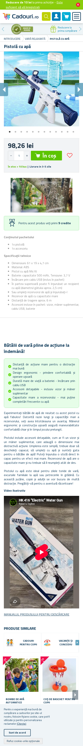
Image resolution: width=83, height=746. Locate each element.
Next (80, 29)
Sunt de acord (17, 732)
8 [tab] (50, 130)
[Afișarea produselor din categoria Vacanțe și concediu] (47, 642)
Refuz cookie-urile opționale (23, 741)
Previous (3, 29)
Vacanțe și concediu (66, 642)
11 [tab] (67, 130)
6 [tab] (39, 130)
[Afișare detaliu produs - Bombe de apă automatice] (21, 675)
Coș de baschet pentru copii (59, 701)
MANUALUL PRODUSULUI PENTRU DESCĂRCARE (36, 614)
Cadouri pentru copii (28, 642)
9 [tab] (56, 130)
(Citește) (21, 724)
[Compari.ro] (20, 29)
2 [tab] (15, 130)
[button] (27, 155)
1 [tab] (10, 130)
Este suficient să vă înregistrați (34, 4)
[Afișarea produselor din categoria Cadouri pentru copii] (10, 642)
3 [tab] (21, 130)
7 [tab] (44, 130)
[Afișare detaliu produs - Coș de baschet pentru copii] (59, 675)
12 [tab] (73, 130)
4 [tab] (27, 130)
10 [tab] (62, 130)
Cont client (56, 19)
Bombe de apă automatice (15, 701)
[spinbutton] (19, 155)
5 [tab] (33, 130)
